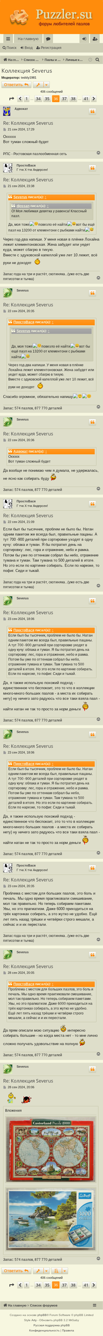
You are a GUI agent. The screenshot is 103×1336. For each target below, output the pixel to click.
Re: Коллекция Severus (28, 123)
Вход (29, 48)
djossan (23, 206)
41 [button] (86, 98)
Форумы (49, 39)
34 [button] (38, 98)
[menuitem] (94, 38)
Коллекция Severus (26, 70)
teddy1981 (28, 77)
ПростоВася (26, 165)
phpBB (42, 1315)
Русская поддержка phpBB (51, 1325)
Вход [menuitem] (85, 39)
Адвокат (21, 108)
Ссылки (9, 39)
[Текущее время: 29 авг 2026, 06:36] (90, 60)
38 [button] (73, 98)
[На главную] (51, 17)
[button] (11, 98)
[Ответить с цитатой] (92, 111)
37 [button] (64, 98)
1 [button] (26, 98)
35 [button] (47, 98)
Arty (34, 1320)
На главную (28, 38)
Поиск (11, 48)
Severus (20, 197)
